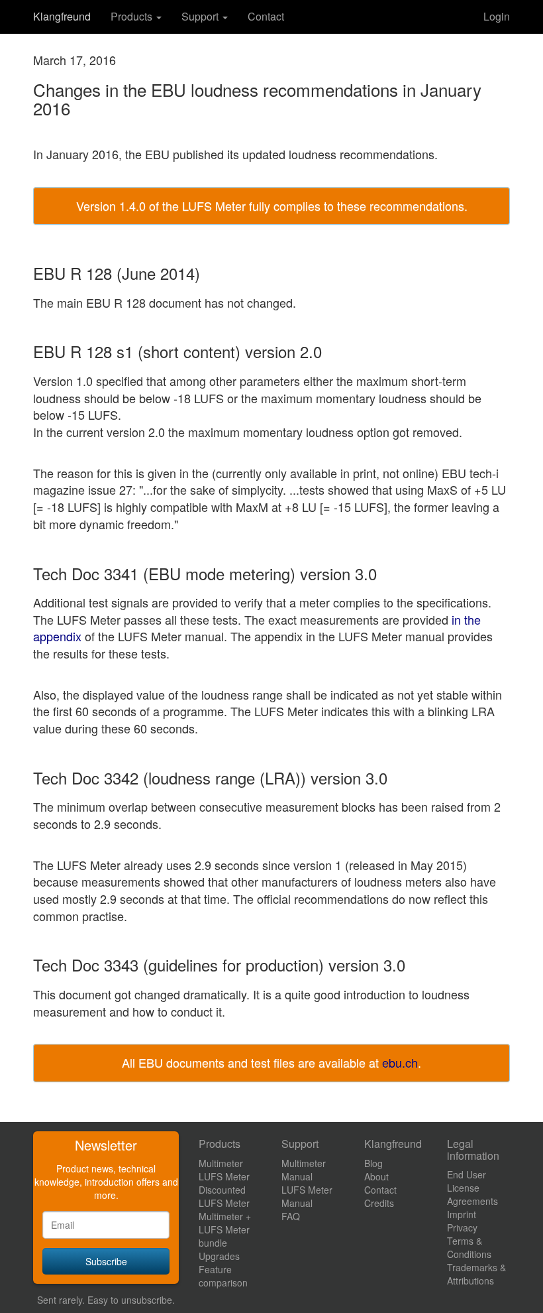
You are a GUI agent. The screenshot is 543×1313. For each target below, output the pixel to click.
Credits (379, 1203)
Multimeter (221, 1163)
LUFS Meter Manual (306, 1196)
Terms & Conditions (469, 1247)
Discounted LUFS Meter (224, 1196)
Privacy (462, 1227)
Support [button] (201, 16)
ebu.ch (400, 1062)
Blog (373, 1163)
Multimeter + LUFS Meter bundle (225, 1229)
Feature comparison (223, 1276)
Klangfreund (62, 16)
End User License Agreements (472, 1188)
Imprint (461, 1214)
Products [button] (133, 16)
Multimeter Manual (303, 1170)
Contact (266, 16)
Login (496, 16)
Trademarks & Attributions (476, 1274)
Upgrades (219, 1256)
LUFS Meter (224, 1176)
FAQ (290, 1216)
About (376, 1176)
